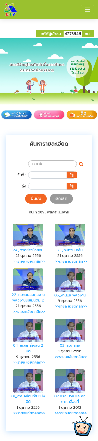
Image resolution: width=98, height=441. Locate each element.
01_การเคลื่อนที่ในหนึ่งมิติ (28, 399)
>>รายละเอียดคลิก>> (29, 261)
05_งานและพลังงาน (70, 295)
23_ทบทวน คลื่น (70, 250)
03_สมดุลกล (70, 345)
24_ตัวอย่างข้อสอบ (28, 250)
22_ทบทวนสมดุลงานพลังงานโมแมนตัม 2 (28, 297)
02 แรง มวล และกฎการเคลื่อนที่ (69, 399)
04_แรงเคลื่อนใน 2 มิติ (28, 348)
